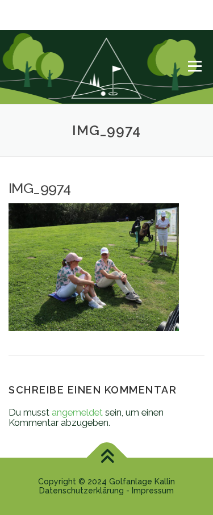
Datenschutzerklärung (81, 490)
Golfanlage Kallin (142, 481)
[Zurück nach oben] (106, 458)
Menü (194, 66)
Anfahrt (19, 22)
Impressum (153, 490)
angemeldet (77, 412)
